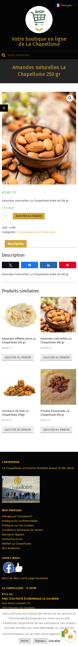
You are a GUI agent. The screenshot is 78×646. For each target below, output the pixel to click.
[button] (69, 98)
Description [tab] (16, 243)
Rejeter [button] (25, 640)
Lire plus (54, 640)
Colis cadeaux (27, 232)
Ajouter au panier (29, 216)
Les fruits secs (46, 232)
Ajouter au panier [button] (18, 357)
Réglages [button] (40, 640)
